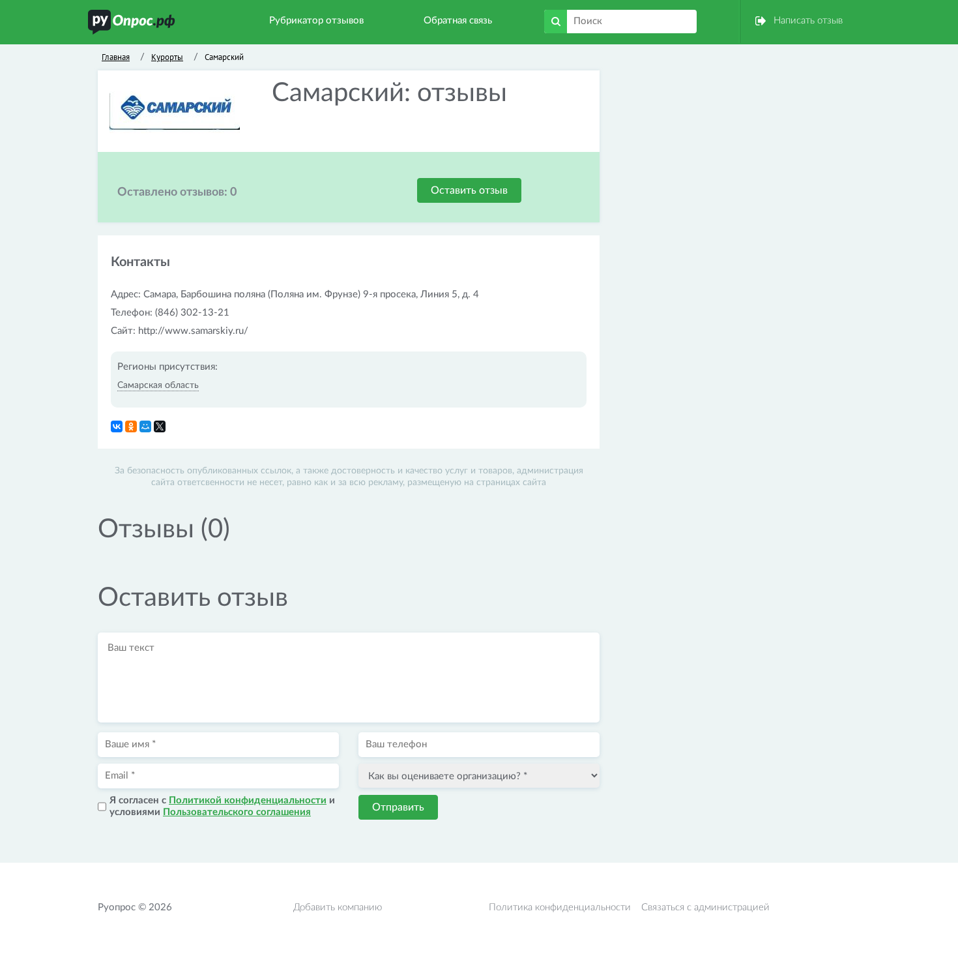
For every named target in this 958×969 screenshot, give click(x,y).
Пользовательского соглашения (237, 812)
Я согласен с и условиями (222, 806)
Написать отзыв (808, 20)
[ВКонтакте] (117, 426)
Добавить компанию (337, 907)
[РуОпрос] (131, 22)
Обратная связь (458, 20)
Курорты (167, 57)
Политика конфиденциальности (560, 907)
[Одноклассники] (131, 426)
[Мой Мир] (145, 426)
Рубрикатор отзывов (316, 20)
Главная (116, 57)
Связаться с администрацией (705, 907)
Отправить (398, 807)
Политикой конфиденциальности (248, 800)
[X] (160, 426)
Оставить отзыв (469, 190)
